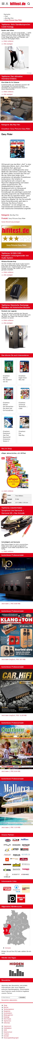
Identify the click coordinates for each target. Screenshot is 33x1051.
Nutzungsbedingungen (11, 1038)
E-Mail (17, 499)
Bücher (6, 1007)
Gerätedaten (8, 1013)
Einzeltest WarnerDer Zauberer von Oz (7, 379)
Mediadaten (8, 1028)
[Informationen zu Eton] (15, 849)
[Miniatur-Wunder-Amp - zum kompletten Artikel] (16, 289)
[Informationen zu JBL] (7, 860)
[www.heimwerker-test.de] (26, 892)
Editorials (7, 1023)
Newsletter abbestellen (9, 1000)
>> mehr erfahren (7, 491)
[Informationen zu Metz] (24, 859)
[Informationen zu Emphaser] (26, 845)
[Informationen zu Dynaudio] (16, 845)
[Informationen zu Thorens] (26, 869)
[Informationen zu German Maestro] (24, 849)
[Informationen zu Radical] (7, 870)
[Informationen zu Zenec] (25, 875)
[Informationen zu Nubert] (16, 865)
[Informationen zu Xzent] (16, 875)
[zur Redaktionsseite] (4, 498)
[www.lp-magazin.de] (12, 902)
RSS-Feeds (7, 1019)
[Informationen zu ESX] (7, 850)
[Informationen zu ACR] (7, 840)
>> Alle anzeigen (7, 44)
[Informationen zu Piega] (26, 865)
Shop (5, 1005)
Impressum (7, 1026)
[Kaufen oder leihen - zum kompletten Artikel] (16, 58)
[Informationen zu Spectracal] (16, 869)
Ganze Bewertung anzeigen (10, 222)
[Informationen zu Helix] (16, 855)
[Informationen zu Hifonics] (26, 855)
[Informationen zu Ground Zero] (7, 855)
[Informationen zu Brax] (7, 845)
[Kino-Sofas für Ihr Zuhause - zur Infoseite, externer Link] (16, 109)
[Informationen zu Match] (14, 859)
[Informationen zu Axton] (24, 839)
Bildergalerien (8, 1015)
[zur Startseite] (17, 4)
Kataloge (6, 1017)
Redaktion (7, 1011)
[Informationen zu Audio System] (15, 840)
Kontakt (6, 1036)
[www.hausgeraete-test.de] (16, 892)
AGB (5, 1030)
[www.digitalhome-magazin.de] (7, 892)
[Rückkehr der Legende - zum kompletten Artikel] (16, 337)
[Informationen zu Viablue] (7, 876)
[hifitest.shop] (21, 902)
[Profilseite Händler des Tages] (16, 969)
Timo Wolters (19, 496)
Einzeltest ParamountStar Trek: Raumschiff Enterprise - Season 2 (7, 436)
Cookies (6, 1034)
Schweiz (8, 948)
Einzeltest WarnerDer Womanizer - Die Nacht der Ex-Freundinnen (8, 406)
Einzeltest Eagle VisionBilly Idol (23, 378)
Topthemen (7, 1021)
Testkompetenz (9, 1009)
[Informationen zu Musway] (7, 865)
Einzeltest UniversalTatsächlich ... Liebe (23, 405)
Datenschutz (8, 1032)
